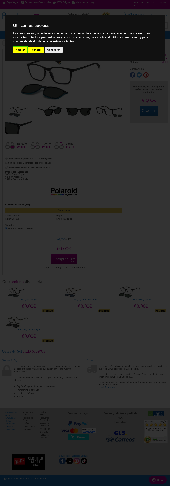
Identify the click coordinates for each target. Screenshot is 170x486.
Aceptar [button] (20, 49)
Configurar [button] (53, 49)
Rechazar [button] (36, 49)
